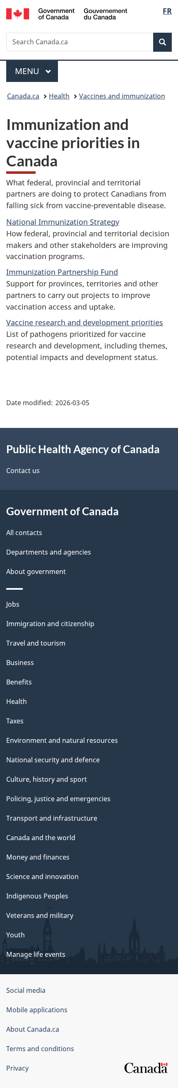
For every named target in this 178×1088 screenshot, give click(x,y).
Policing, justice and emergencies (58, 798)
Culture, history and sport (46, 779)
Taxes (15, 720)
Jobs (12, 604)
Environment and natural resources (62, 740)
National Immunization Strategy (62, 222)
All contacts (24, 532)
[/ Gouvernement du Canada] (66, 13)
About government (36, 571)
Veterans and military (39, 915)
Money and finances (38, 857)
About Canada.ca (32, 1029)
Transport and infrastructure (51, 818)
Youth (15, 934)
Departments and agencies (48, 552)
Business (20, 662)
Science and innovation (42, 876)
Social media (26, 990)
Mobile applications (36, 1009)
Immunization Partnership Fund (62, 272)
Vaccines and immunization (122, 96)
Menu (28, 71)
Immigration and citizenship (50, 623)
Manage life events (35, 954)
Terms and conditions (40, 1048)
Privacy (17, 1068)
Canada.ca (23, 96)
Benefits (19, 682)
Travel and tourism (35, 643)
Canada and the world (40, 837)
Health (59, 96)
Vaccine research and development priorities (84, 322)
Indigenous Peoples (37, 896)
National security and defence (53, 759)
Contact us (23, 470)
